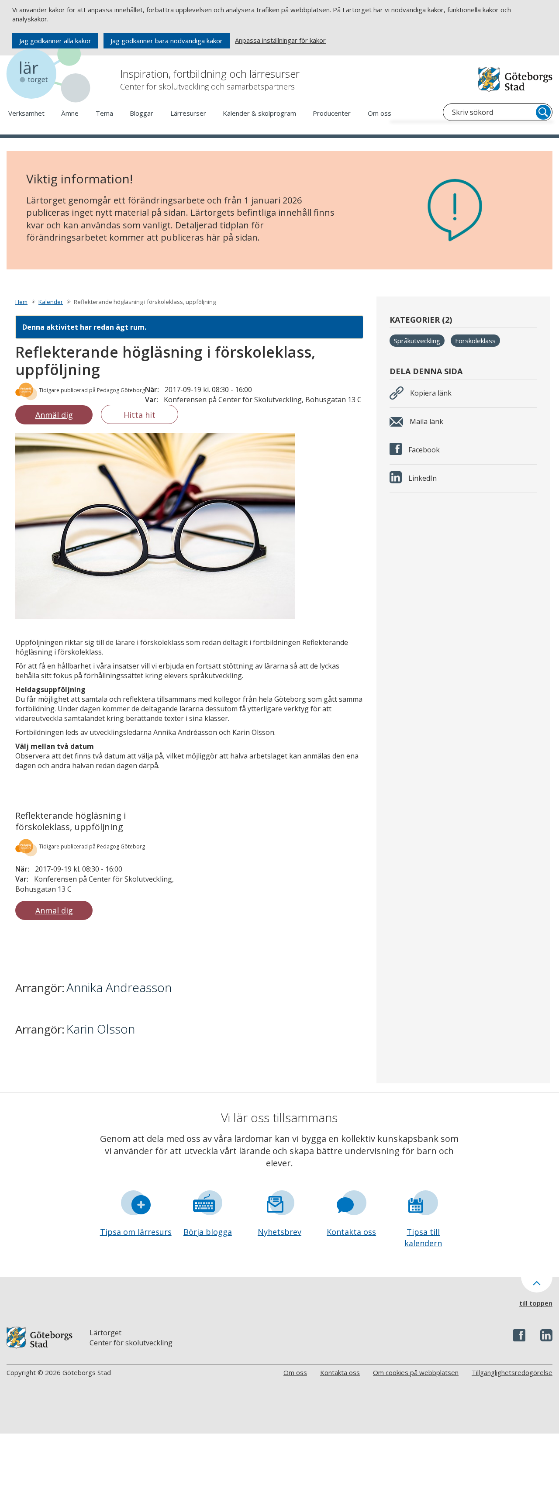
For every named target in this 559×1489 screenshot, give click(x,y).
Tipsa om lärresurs (136, 1232)
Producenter (332, 113)
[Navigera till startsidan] (50, 74)
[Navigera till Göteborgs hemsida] (515, 79)
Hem (21, 302)
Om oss (379, 113)
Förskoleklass (475, 340)
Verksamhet (26, 113)
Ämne (70, 113)
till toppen (535, 1303)
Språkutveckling (417, 340)
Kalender (50, 302)
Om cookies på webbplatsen (416, 1372)
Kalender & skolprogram (259, 113)
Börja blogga (207, 1232)
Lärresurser (188, 113)
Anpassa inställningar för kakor (280, 40)
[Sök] (543, 112)
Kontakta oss (351, 1232)
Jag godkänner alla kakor (55, 40)
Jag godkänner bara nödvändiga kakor (166, 40)
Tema (104, 113)
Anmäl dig (54, 415)
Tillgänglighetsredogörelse (512, 1372)
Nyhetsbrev (279, 1232)
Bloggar (141, 113)
